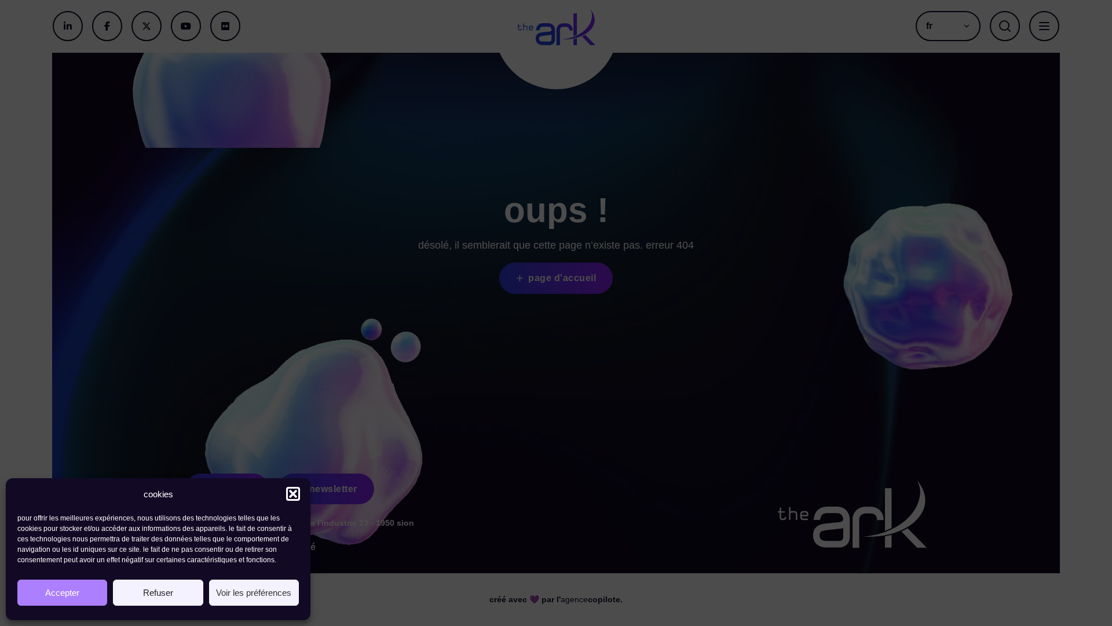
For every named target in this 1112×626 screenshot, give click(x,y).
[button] (293, 494)
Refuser (158, 593)
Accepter (62, 593)
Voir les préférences (253, 593)
